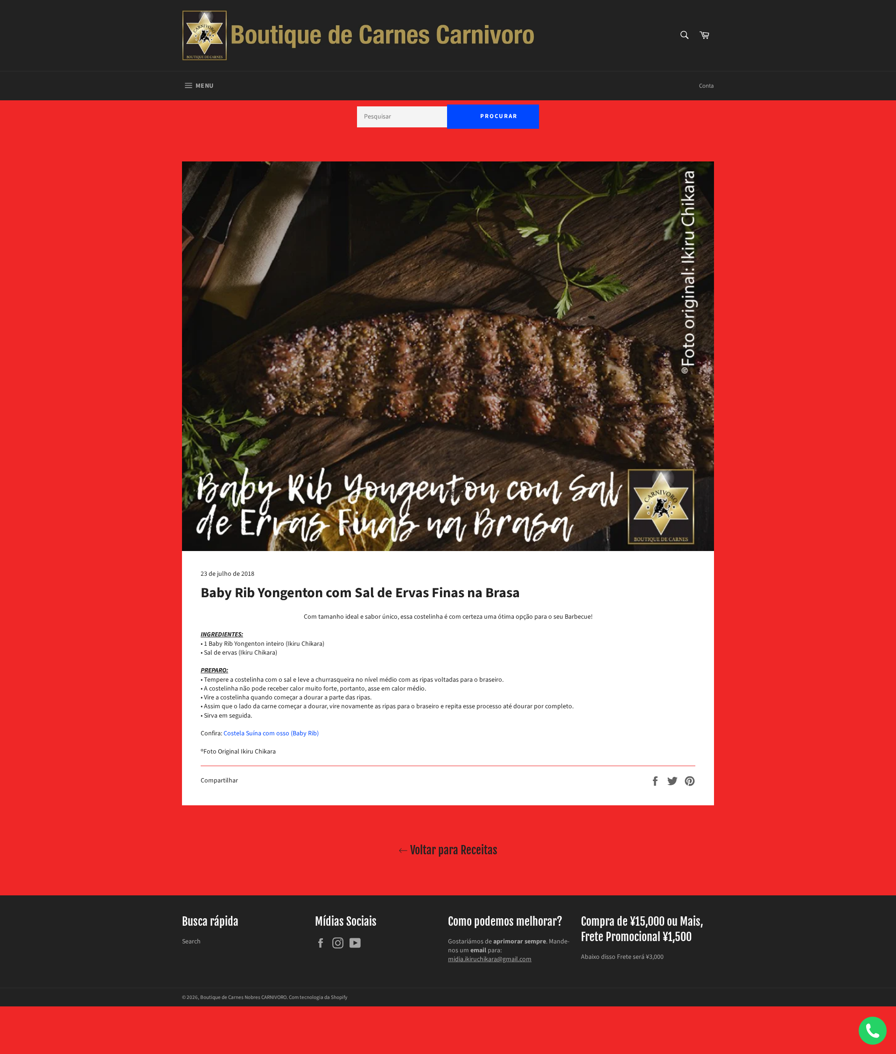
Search (191, 941)
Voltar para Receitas (452, 850)
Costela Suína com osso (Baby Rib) (271, 733)
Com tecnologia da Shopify (318, 997)
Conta (706, 86)
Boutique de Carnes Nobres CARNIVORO (243, 997)
